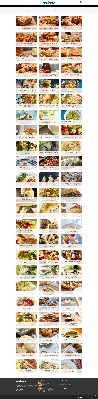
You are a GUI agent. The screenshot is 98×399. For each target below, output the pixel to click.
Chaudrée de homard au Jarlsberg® (71, 371)
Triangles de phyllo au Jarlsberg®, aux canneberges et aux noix (49, 293)
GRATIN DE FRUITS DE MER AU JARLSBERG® (71, 90)
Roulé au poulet (26, 199)
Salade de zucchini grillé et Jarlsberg (26, 153)
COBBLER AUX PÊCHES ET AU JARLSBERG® (71, 106)
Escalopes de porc (27, 370)
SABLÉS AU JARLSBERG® (49, 90)
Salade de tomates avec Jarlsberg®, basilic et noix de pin (49, 262)
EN (81, 6)
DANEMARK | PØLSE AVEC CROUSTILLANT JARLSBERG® (49, 75)
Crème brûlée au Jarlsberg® (71, 355)
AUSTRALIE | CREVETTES (26, 43)
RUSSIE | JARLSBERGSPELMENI (71, 43)
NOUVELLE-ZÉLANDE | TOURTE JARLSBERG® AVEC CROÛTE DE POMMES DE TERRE (49, 28)
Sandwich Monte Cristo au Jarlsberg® (27, 246)
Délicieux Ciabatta (26, 215)
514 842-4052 (65, 387)
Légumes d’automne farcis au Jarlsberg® (49, 339)
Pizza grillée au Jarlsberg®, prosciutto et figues (71, 184)
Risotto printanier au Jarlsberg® (49, 152)
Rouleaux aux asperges (49, 277)
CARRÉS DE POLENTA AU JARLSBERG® (27, 90)
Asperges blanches (49, 370)
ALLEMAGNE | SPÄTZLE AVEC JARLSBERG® (26, 59)
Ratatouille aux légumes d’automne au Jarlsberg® (49, 168)
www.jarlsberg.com (19, 389)
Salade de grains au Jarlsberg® (71, 261)
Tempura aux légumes (49, 246)
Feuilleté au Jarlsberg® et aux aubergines (71, 199)
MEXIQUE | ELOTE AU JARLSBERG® (49, 59)
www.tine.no (18, 390)
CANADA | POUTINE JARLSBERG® (26, 74)
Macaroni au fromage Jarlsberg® (27, 339)
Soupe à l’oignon (71, 308)
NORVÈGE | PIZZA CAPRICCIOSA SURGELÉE (71, 75)
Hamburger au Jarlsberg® (71, 339)
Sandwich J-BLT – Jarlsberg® (26, 230)
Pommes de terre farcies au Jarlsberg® (71, 168)
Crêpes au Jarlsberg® (49, 324)
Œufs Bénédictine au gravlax (49, 137)
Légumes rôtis (26, 324)
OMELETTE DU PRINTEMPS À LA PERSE (71, 121)
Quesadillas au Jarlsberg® (27, 183)
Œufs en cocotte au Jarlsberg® (49, 355)
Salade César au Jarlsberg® (26, 277)
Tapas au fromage (71, 246)
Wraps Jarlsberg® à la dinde (71, 152)
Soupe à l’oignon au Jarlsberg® (26, 292)
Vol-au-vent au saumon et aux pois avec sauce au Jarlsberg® (27, 168)
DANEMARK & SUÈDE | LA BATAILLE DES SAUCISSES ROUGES (71, 28)
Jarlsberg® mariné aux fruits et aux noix (49, 230)
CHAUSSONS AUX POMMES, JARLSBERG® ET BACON (49, 106)
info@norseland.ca (67, 390)
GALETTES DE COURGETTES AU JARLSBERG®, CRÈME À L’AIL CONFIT (49, 121)
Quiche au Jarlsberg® (71, 277)
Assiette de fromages (26, 355)
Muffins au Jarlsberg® (71, 215)
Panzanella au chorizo (71, 137)
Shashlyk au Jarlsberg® (49, 183)
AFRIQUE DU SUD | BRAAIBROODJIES (49, 43)
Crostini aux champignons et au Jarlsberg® (71, 324)
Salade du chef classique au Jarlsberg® (26, 262)
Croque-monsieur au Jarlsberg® (49, 215)
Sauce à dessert (26, 308)
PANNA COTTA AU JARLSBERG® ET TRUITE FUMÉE (27, 121)
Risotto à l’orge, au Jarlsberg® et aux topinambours (71, 230)
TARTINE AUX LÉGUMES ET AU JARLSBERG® (27, 106)
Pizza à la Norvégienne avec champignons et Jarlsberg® (49, 199)
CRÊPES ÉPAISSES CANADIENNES (26, 137)
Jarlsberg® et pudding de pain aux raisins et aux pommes (49, 308)
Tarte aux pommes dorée (71, 292)
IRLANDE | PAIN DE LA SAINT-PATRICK (26, 28)
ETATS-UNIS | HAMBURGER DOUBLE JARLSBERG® (71, 59)
